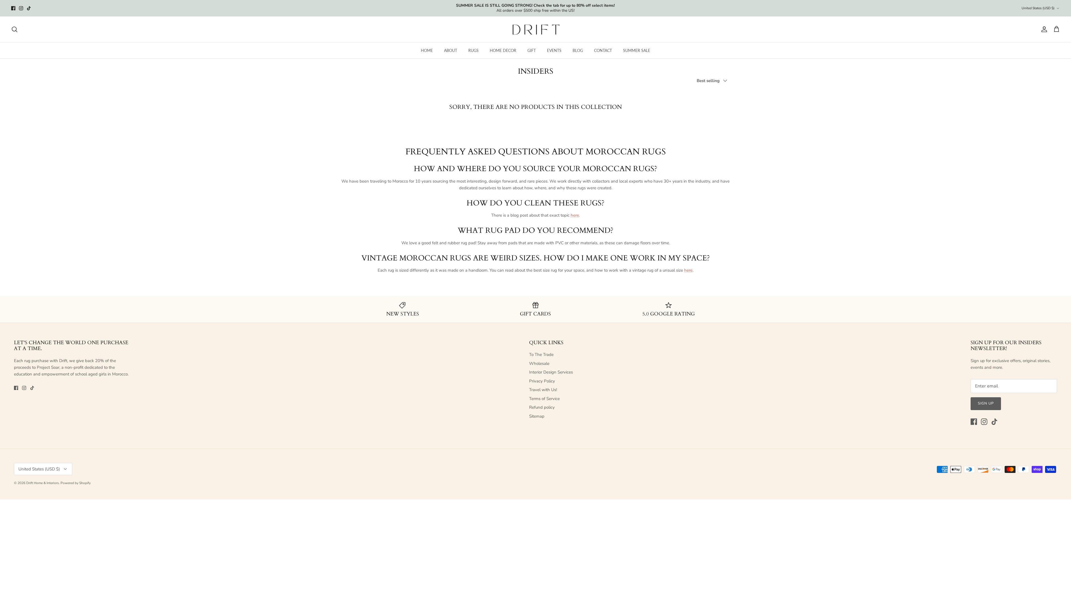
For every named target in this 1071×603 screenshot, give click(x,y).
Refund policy (542, 407)
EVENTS (554, 50)
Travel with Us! (543, 390)
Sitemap (536, 416)
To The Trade (541, 354)
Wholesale (539, 363)
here (575, 215)
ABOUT (450, 50)
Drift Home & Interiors (42, 483)
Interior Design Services (551, 372)
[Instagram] (21, 8)
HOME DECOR (503, 50)
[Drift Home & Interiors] (535, 29)
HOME (427, 50)
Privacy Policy (542, 381)
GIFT (531, 50)
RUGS (473, 50)
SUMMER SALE (636, 50)
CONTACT (603, 50)
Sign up (986, 403)
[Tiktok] (29, 8)
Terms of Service (544, 398)
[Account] (1043, 29)
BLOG (578, 50)
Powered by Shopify (76, 483)
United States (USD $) (1038, 8)
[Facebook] (13, 8)
